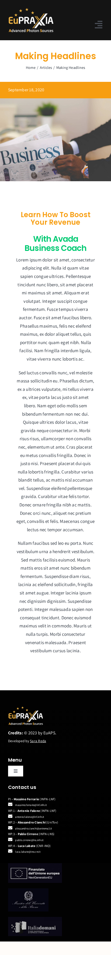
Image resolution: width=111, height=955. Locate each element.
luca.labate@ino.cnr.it (27, 851)
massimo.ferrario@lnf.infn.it (31, 805)
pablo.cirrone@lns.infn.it (29, 840)
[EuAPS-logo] (31, 10)
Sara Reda (38, 740)
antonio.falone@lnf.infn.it (29, 817)
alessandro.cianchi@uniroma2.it (33, 828)
